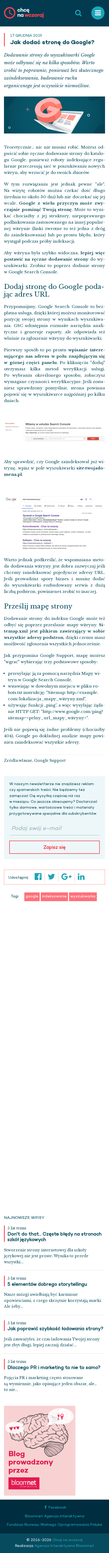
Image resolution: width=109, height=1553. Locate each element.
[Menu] (98, 13)
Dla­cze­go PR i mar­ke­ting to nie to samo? (54, 1368)
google (32, 896)
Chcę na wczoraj (67, 1540)
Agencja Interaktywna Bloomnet (63, 1546)
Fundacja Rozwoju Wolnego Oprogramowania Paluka (54, 1525)
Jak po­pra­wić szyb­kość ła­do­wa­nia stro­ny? (55, 1329)
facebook (57, 1507)
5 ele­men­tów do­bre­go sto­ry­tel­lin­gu (47, 1285)
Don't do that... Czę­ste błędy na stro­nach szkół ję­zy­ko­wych (54, 1237)
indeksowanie (54, 896)
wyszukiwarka (83, 896)
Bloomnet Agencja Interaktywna (54, 1516)
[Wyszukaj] (78, 13)
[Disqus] (54, 985)
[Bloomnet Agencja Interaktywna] (39, 1451)
